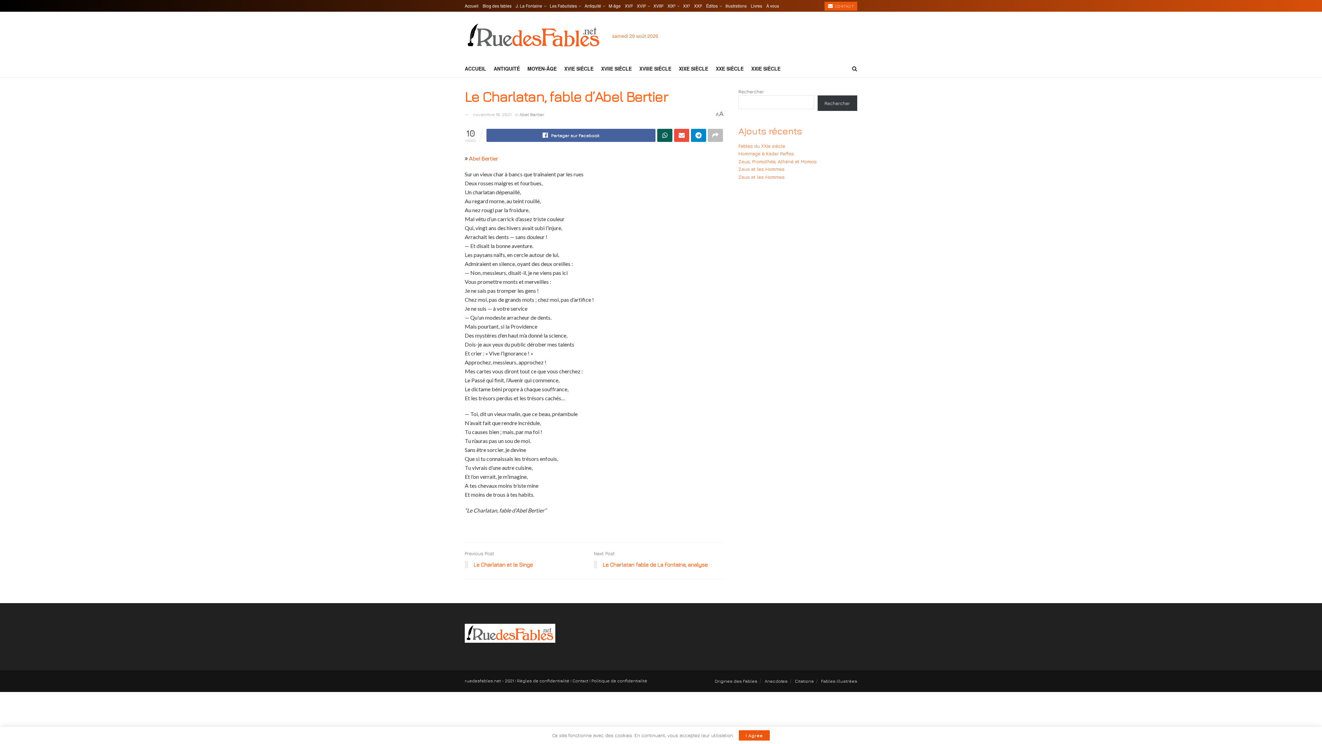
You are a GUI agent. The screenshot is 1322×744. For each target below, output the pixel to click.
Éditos (712, 6)
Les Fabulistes (563, 6)
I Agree (754, 735)
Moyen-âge (542, 68)
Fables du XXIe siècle (761, 146)
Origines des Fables (736, 681)
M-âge (615, 6)
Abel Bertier (532, 114)
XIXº (671, 6)
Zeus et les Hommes (761, 169)
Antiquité (593, 6)
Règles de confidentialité (543, 680)
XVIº (629, 6)
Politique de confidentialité (619, 680)
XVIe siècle (579, 68)
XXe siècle (730, 68)
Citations (804, 681)
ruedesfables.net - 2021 (489, 680)
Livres (756, 6)
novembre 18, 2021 (492, 114)
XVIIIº (658, 6)
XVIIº (641, 6)
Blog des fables (497, 6)
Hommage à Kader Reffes (766, 153)
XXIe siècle (765, 68)
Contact (843, 6)
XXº (686, 6)
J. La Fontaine (529, 6)
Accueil (472, 6)
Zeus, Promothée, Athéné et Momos (777, 161)
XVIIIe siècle (655, 68)
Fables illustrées (839, 681)
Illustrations (736, 6)
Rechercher (751, 91)
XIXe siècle (693, 68)
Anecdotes (776, 681)
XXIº (698, 6)
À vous (772, 6)
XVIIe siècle (616, 68)
